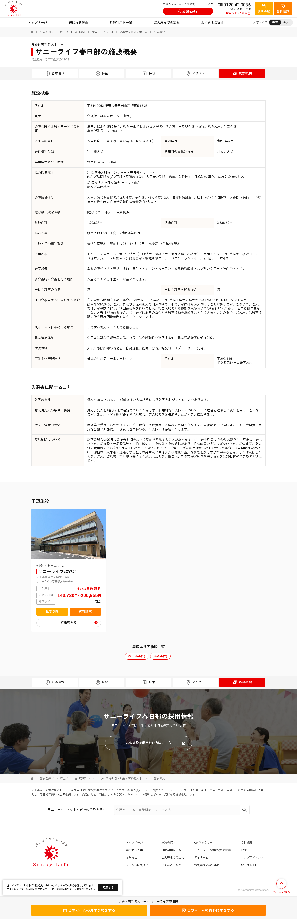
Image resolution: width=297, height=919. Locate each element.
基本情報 (58, 73)
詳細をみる (69, 622)
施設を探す (190, 11)
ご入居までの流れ (167, 23)
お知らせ (131, 857)
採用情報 (246, 865)
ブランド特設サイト (138, 865)
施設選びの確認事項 (207, 865)
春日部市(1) (136, 656)
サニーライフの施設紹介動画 (212, 850)
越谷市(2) (160, 656)
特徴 (151, 73)
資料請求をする (210, 910)
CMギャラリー (203, 842)
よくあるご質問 (212, 23)
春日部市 (80, 32)
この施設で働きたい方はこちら (148, 743)
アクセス (198, 73)
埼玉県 (64, 32)
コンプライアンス (252, 857)
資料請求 (85, 611)
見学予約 (52, 611)
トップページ (37, 23)
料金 (105, 73)
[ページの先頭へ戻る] (281, 887)
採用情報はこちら (236, 13)
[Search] (245, 810)
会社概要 (246, 842)
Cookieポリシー (65, 889)
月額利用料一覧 (121, 23)
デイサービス (202, 857)
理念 (244, 850)
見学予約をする (91, 910)
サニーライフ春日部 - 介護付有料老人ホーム (120, 32)
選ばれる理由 (78, 23)
